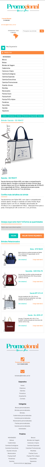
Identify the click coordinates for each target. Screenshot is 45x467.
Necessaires (6, 91)
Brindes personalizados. (22, 410)
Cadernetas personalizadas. (22, 415)
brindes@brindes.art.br (8, 24)
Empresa (22, 388)
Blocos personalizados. (22, 407)
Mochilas (5, 88)
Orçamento (22, 396)
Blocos (4, 60)
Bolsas (4, 62)
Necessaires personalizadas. (22, 421)
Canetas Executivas (9, 79)
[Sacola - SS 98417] (22, 144)
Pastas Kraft (6, 96)
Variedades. (22, 428)
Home (22, 385)
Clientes (22, 391)
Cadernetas (6, 68)
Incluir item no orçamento (32, 236)
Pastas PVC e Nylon (8, 99)
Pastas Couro (6, 94)
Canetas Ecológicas (8, 74)
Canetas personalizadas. (22, 418)
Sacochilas (6, 105)
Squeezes (5, 111)
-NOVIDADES (6, 57)
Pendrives (5, 102)
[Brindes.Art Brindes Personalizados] (22, 11)
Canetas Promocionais (9, 82)
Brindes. (22, 413)
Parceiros (22, 393)
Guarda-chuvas (7, 85)
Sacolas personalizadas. (22, 426)
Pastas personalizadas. (22, 423)
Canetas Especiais (8, 77)
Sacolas (5, 108)
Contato (22, 398)
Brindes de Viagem (8, 65)
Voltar (13, 236)
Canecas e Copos (8, 71)
